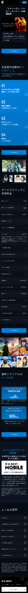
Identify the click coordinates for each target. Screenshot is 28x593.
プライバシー (12, 584)
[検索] (20, 2)
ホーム (3, 584)
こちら (24, 240)
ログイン (24, 2)
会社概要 (7, 584)
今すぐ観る (14, 51)
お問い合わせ (18, 584)
